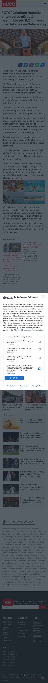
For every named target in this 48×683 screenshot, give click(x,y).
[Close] (44, 297)
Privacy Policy (37, 386)
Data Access (24, 386)
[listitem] (24, 337)
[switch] (39, 342)
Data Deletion (11, 386)
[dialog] (24, 341)
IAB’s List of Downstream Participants (27, 330)
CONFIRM (14, 378)
